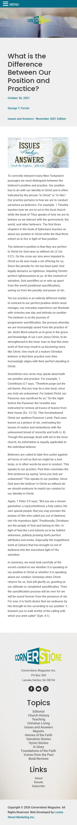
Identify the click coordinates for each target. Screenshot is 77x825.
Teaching (38, 719)
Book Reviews (39, 758)
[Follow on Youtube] (38, 689)
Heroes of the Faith (38, 735)
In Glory (38, 747)
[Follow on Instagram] (46, 689)
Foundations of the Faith (38, 751)
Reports (38, 731)
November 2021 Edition (51, 118)
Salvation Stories (38, 739)
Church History (38, 715)
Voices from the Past (39, 755)
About (38, 778)
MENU (14, 4)
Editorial (39, 711)
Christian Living (38, 723)
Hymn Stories (38, 743)
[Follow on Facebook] (31, 689)
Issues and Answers (21, 118)
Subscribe (38, 786)
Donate (38, 782)
